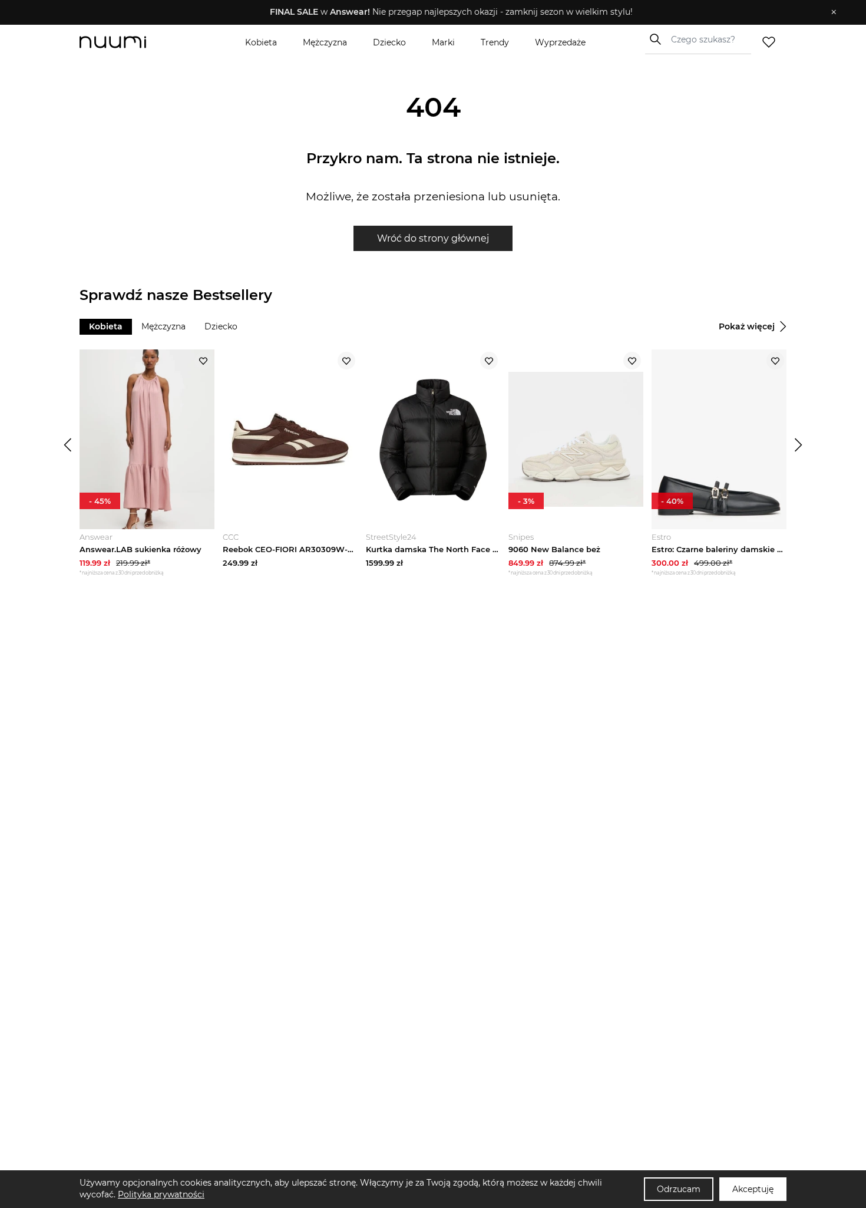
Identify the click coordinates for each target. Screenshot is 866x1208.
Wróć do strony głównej (433, 238)
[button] (424, 12)
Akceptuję (753, 1189)
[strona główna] (133, 42)
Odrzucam (678, 1189)
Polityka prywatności (161, 1194)
